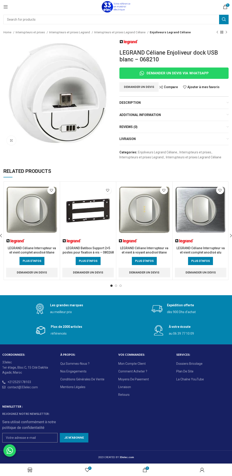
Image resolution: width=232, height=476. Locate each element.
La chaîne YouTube (190, 379)
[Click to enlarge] (11, 140)
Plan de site (184, 371)
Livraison (124, 387)
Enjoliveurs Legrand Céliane (170, 32)
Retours (124, 394)
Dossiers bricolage (189, 363)
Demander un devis (139, 87)
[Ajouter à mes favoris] (51, 190)
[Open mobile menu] (5, 6)
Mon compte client (132, 363)
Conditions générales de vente (82, 379)
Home (7, 32)
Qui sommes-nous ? (74, 363)
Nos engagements (73, 371)
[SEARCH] (224, 19)
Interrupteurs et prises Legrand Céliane (120, 32)
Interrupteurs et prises (31, 32)
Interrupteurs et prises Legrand (70, 32)
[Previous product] (217, 32)
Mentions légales (72, 387)
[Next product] (226, 32)
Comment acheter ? (132, 371)
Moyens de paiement (133, 379)
